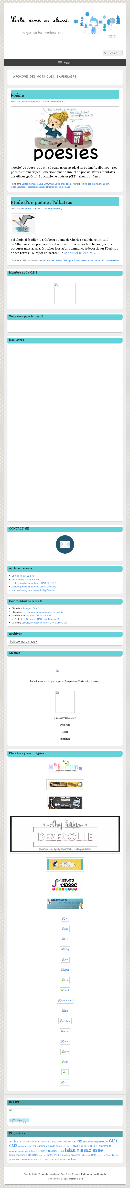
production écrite (71, 1155)
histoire (51, 1150)
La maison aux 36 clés (23, 575)
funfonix (65, 738)
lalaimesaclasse (19, 186)
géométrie (25, 1150)
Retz (93, 1155)
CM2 (51, 183)
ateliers (27, 1141)
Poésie (17, 95)
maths (50, 1155)
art (20, 1141)
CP (65, 1146)
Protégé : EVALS (31, 608)
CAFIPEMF (36, 1141)
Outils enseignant (63, 183)
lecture (32, 1154)
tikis (35, 1159)
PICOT (57, 1155)
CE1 (74, 1141)
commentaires (110, 260)
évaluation (104, 183)
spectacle (41, 186)
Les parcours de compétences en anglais (43, 611)
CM (106, 1141)
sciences (23, 1159)
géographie (14, 1150)
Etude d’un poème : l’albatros (41, 202)
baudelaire (93, 183)
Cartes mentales (30, 183)
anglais (14, 1141)
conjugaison (39, 1146)
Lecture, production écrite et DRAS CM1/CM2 (34, 586)
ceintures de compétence (93, 1141)
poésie (97, 260)
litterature (41, 1155)
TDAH (30, 1159)
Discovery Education (65, 717)
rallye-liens (86, 1155)
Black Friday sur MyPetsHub (26, 579)
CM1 (46, 183)
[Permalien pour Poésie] (65, 163)
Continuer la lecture (80, 253)
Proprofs (65, 724)
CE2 (41, 183)
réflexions (101, 1155)
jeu (57, 1150)
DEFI (95, 1146)
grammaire (105, 1146)
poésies (31, 186)
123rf (65, 731)
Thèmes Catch (76, 1178)
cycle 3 (71, 260)
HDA (43, 1151)
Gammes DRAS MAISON (38, 615)
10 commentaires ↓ (53, 208)
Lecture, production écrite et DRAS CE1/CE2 (34, 583)
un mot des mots (44, 1159)
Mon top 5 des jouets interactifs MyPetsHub (33, 590)
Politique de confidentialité (93, 1174)
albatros (46, 260)
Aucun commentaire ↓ (54, 101)
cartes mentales (64, 1141)
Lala (38, 101)
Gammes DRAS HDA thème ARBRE (44, 619)
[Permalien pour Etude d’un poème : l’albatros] (23, 235)
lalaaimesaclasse (84, 260)
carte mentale (48, 1141)
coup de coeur (54, 1146)
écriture (71, 1159)
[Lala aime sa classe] (65, 45)
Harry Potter (35, 1151)
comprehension (25, 1146)
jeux (62, 1150)
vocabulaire (60, 1159)
